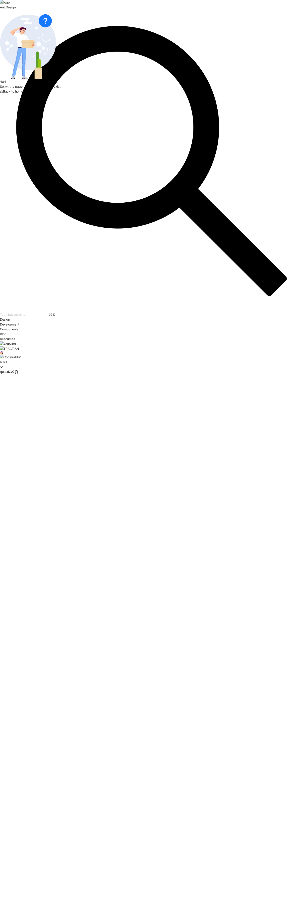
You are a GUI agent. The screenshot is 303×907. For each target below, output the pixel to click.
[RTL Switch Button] (9, 372)
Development (9, 324)
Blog (3, 334)
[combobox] (31, 362)
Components (9, 329)
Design (5, 319)
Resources (7, 339)
